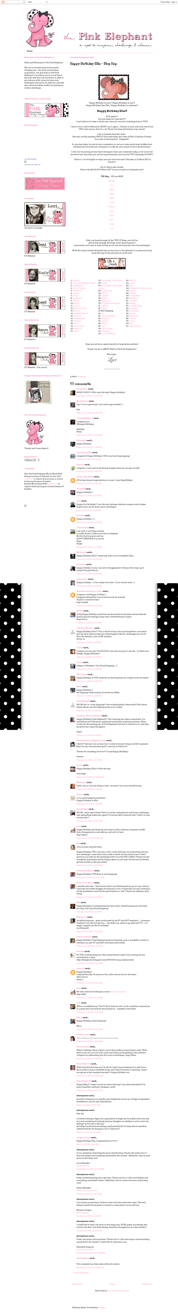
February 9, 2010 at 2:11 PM (88, 496)
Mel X (104, 293)
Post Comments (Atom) (118, 1291)
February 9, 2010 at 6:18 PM (89, 669)
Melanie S (106, 301)
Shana (104, 298)
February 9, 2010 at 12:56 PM (89, 435)
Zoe (78, 843)
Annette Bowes (84, 937)
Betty (112, 189)
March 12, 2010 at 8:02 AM (88, 1105)
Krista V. (77, 316)
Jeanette (105, 296)
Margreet (81, 917)
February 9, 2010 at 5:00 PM (89, 586)
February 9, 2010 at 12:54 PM (89, 413)
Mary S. (76, 311)
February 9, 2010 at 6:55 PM (89, 696)
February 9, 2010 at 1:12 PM (88, 459)
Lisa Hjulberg (135, 306)
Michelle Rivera (81, 313)
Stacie (76, 303)
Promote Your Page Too (32, 164)
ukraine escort (83, 1166)
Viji (131, 323)
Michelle (81, 782)
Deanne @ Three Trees (111, 280)
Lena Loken (79, 326)
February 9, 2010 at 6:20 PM (89, 681)
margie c (105, 318)
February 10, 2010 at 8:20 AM (89, 838)
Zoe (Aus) (133, 298)
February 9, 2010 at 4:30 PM (89, 574)
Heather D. (77, 291)
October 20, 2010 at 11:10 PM (89, 1231)
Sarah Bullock (83, 1064)
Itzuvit (132, 291)
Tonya (104, 323)
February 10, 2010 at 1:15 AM (89, 789)
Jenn (112, 211)
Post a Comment (81, 1273)
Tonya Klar (82, 389)
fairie (79, 765)
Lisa (78, 501)
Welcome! (81, 674)
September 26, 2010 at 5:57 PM (90, 1169)
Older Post (147, 1284)
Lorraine (81, 564)
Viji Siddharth (83, 1081)
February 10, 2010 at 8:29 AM (89, 865)
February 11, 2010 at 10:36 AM (89, 1076)
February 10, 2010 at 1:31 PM (89, 912)
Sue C (76, 323)
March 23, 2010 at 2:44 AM (88, 1132)
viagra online (83, 1138)
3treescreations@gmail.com (91, 740)
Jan (102, 313)
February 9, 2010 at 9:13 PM (88, 735)
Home (30, 51)
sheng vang (106, 291)
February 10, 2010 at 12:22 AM (90, 777)
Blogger (101, 1307)
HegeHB (80, 489)
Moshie (75, 280)
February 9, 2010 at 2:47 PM (89, 522)
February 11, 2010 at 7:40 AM (89, 1041)
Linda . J (76, 293)
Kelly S (76, 306)
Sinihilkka (134, 311)
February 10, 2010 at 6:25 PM (89, 946)
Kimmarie (77, 298)
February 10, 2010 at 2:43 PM (89, 931)
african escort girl (84, 1249)
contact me (29, 479)
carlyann (133, 308)
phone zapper (82, 1213)
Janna (132, 283)
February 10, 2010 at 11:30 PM (89, 963)
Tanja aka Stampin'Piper (84, 283)
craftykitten (77, 286)
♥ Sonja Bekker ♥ (84, 418)
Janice (75, 296)
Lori (111, 228)
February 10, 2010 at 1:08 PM (89, 897)
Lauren (104, 321)
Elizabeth (105, 331)
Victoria (77, 321)
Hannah (112, 181)
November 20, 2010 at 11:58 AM (90, 1253)
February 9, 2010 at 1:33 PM (88, 483)
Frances (111, 207)
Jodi (78, 1003)
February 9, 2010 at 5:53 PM (89, 657)
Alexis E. (78, 329)
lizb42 (104, 308)
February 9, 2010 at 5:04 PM (89, 606)
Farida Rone (135, 296)
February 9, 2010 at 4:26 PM (89, 559)
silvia (79, 662)
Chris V (132, 318)
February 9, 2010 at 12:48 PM (89, 396)
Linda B (104, 306)
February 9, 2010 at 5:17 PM (88, 623)
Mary (79, 1017)
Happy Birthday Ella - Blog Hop (93, 63)
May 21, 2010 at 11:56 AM (87, 1144)
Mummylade (79, 318)
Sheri (111, 220)
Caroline (133, 301)
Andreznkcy (82, 1258)
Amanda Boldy (108, 316)
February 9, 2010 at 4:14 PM (89, 547)
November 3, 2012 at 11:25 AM (89, 1267)
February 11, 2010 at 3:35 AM (89, 983)
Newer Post (77, 1284)
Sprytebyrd (82, 401)
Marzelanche (135, 326)
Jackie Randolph (84, 477)
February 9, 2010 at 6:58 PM (89, 711)
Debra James (83, 1035)
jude (78, 826)
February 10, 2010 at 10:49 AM (90, 878)
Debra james (82, 1047)
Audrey (80, 465)
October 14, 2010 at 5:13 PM (88, 1216)
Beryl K (132, 280)
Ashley (132, 293)
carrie (132, 321)
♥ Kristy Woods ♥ (85, 628)
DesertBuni (82, 809)
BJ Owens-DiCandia (110, 303)
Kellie (111, 198)
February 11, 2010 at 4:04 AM (89, 998)
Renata (76, 301)
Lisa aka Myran (109, 334)
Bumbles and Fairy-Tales (89, 591)
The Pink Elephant (30, 159)
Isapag (132, 303)
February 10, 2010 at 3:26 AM (89, 821)
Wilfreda (81, 552)
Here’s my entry (118, 992)
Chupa (104, 283)
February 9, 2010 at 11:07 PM (89, 760)
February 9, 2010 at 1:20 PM (89, 471)
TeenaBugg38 (83, 701)
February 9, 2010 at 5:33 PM (88, 642)
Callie (76, 331)
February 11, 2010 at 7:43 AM (89, 1059)
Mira (79, 686)
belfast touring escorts (86, 1190)
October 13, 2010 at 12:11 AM (89, 1194)
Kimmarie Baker (85, 871)
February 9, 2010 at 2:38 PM (89, 510)
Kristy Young (79, 288)
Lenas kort (82, 579)
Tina (112, 185)
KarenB (80, 951)
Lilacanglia (82, 528)
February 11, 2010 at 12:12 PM (89, 1090)
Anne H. (80, 968)
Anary (132, 313)
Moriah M (134, 316)
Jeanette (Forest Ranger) (89, 716)
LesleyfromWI (84, 452)
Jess (131, 286)
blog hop (81, 376)
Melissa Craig (79, 308)
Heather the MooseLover (140, 288)
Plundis (80, 515)
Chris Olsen (107, 329)
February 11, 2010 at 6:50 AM (89, 1029)
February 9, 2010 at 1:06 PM (89, 447)
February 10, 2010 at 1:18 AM (89, 804)
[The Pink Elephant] (25, 162)
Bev (78, 902)
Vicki (112, 215)
